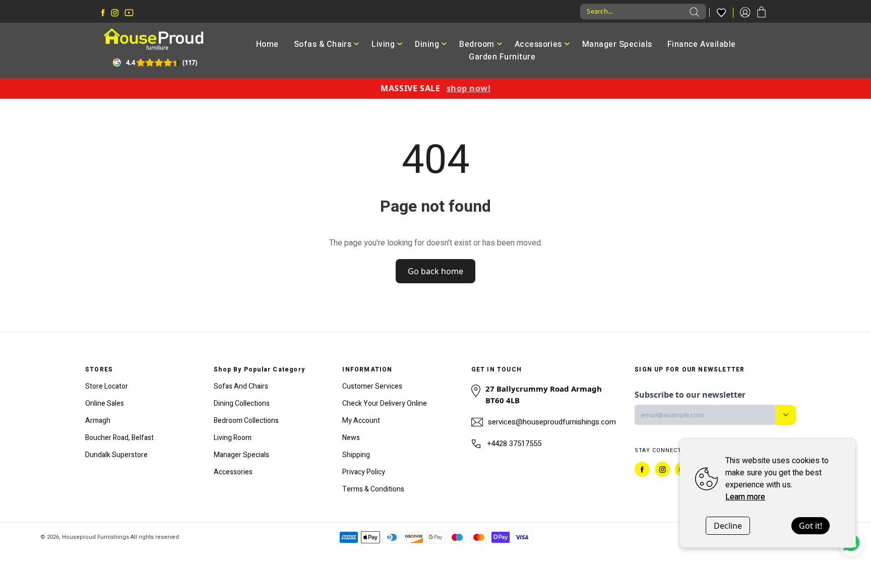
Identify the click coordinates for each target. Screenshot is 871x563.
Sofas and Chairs (241, 386)
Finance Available (701, 44)
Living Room (233, 437)
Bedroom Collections (246, 420)
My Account (361, 420)
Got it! (810, 525)
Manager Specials (617, 44)
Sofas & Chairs (323, 44)
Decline (728, 525)
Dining (427, 44)
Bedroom (476, 44)
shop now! (468, 88)
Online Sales (104, 403)
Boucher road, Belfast (119, 437)
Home (267, 44)
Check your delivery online (384, 403)
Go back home (435, 271)
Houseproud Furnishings (95, 537)
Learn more (745, 497)
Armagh (97, 420)
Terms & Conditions (373, 489)
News (351, 437)
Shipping (356, 455)
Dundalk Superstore (116, 455)
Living (383, 44)
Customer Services (372, 386)
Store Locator (106, 386)
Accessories (538, 44)
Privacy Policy (363, 472)
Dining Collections (242, 403)
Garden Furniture (502, 57)
